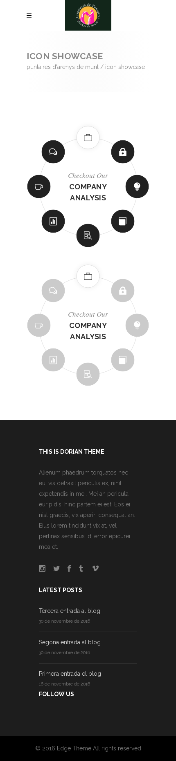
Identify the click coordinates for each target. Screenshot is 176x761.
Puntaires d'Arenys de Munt (63, 67)
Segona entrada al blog (70, 642)
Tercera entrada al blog (69, 611)
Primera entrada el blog (70, 673)
